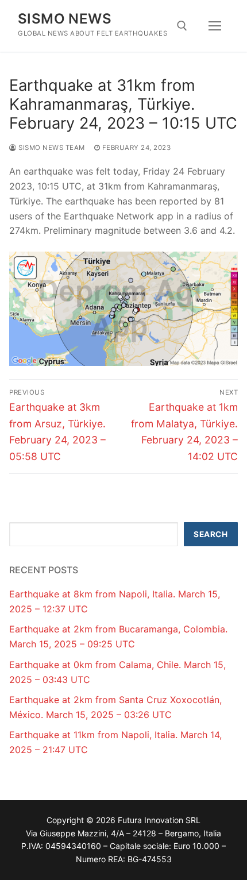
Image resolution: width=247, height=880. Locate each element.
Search (210, 534)
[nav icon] (214, 26)
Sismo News (64, 18)
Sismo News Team (51, 148)
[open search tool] (182, 26)
